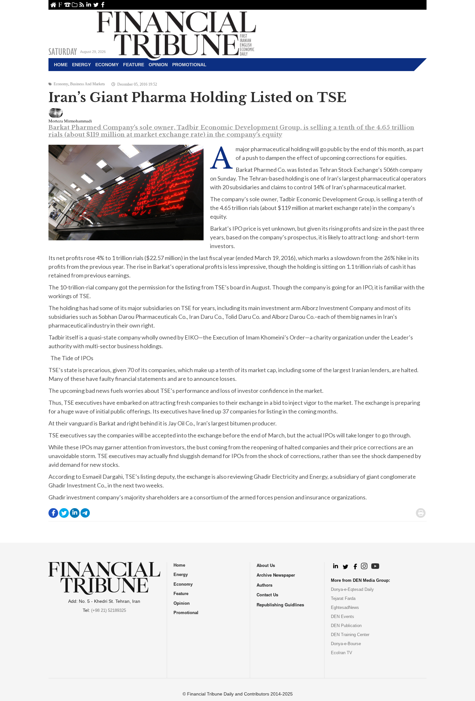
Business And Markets (87, 84)
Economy (107, 64)
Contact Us (67, 5)
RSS (82, 5)
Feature (133, 64)
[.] (335, 566)
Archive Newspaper (276, 575)
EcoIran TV (341, 652)
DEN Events (342, 616)
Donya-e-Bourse (346, 643)
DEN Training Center (350, 634)
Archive (74, 5)
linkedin (89, 5)
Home (53, 5)
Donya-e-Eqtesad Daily (352, 589)
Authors (264, 585)
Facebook (103, 5)
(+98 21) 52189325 (108, 610)
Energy (81, 64)
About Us (60, 5)
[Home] (176, 34)
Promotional (189, 64)
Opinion (158, 64)
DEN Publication (346, 625)
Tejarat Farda (343, 598)
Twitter (96, 5)
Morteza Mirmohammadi (70, 121)
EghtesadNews (345, 607)
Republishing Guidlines (280, 605)
